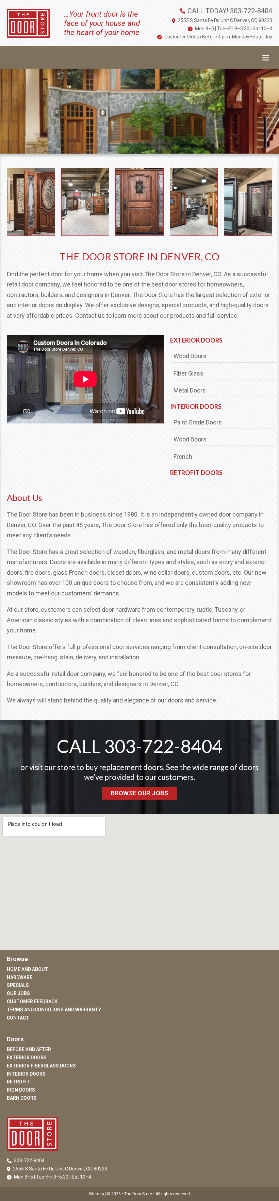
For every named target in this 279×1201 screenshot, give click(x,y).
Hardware (19, 977)
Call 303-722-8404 (140, 746)
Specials (18, 985)
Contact (18, 1018)
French (183, 456)
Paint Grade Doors (198, 422)
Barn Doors (21, 1098)
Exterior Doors (27, 1057)
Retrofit (18, 1081)
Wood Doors (190, 356)
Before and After (29, 1049)
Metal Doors (190, 390)
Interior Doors (26, 1074)
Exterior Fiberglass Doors (41, 1065)
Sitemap (96, 1193)
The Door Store (138, 1193)
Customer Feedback (32, 1001)
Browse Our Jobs (139, 793)
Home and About (27, 969)
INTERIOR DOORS (195, 406)
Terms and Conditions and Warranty (54, 1009)
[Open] (265, 57)
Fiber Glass (188, 373)
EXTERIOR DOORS (196, 340)
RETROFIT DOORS (196, 472)
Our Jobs (18, 993)
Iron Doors (21, 1090)
